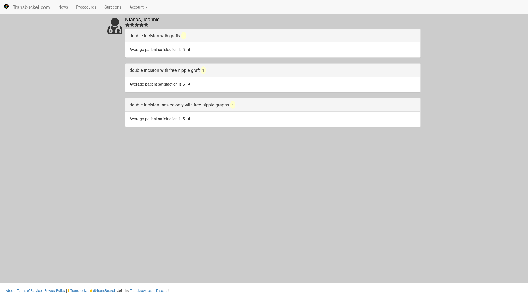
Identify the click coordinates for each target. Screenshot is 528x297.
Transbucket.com (31, 6)
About (10, 290)
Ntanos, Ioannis (142, 19)
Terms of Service (29, 290)
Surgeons (113, 7)
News (63, 7)
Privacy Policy (54, 290)
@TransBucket (104, 290)
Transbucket (79, 290)
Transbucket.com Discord (149, 290)
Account (137, 7)
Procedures (86, 7)
